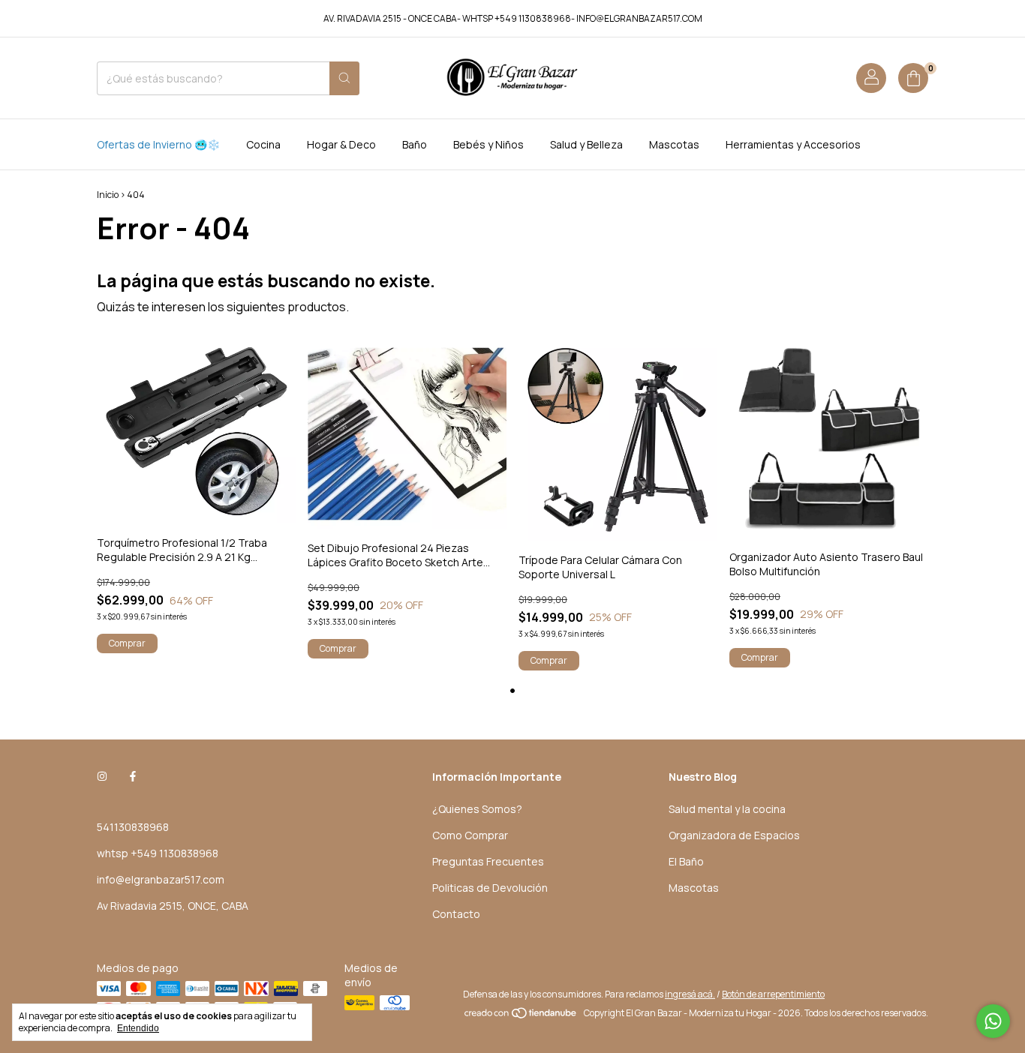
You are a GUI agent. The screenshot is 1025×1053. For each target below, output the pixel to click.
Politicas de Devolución (490, 887)
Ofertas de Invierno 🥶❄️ (158, 144)
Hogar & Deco (341, 144)
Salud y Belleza (586, 144)
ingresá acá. (690, 994)
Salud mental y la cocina (727, 809)
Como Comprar (470, 835)
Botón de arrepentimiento (773, 994)
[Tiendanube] (521, 1016)
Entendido (138, 1028)
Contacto (456, 914)
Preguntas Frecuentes (488, 861)
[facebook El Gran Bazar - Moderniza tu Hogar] (133, 777)
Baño (414, 144)
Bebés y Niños (488, 144)
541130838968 (133, 827)
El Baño (686, 861)
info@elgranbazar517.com (160, 879)
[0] (913, 78)
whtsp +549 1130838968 (157, 853)
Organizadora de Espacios (734, 835)
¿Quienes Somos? (477, 809)
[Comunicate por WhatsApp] (993, 1021)
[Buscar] (344, 78)
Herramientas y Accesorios (793, 144)
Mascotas (674, 144)
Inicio (108, 194)
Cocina (263, 144)
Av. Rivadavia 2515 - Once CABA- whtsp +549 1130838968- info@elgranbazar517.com (512, 18)
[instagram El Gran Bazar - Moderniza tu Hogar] (102, 777)
